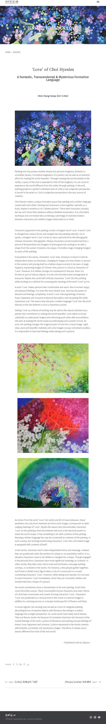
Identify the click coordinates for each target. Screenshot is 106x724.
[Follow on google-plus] (20, 664)
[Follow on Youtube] (99, 717)
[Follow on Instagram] (27, 664)
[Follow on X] (17, 664)
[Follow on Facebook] (13, 664)
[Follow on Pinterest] (24, 664)
